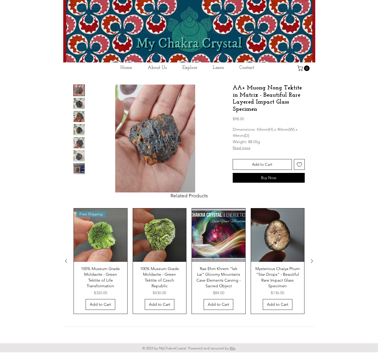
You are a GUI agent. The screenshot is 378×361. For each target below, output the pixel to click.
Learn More (255, 132)
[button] (304, 68)
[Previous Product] (66, 274)
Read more (241, 161)
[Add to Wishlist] (299, 177)
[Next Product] (312, 274)
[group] (189, 274)
